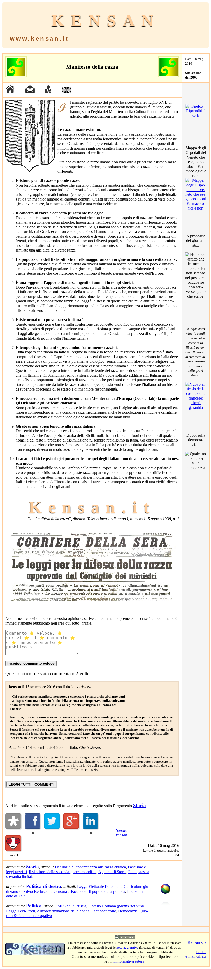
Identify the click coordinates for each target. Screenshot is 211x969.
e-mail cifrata (195, 956)
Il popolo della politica (107, 891)
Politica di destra (43, 886)
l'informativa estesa (128, 961)
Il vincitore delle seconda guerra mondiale (62, 872)
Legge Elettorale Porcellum (99, 886)
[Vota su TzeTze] (13, 851)
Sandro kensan (121, 832)
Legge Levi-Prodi (20, 911)
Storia (139, 805)
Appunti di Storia (112, 872)
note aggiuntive (127, 947)
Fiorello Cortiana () (116, 906)
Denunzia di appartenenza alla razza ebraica (90, 867)
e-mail (201, 951)
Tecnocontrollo (104, 911)
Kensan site (197, 942)
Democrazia (128, 911)
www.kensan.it (39, 38)
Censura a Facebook (70, 891)
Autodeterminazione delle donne (63, 911)
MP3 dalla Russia (72, 906)
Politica (34, 906)
